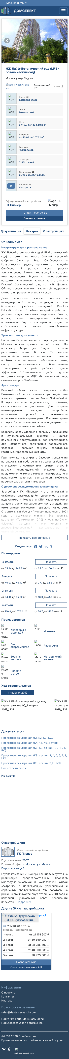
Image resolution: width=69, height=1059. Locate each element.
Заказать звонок (35, 218)
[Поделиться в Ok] (51, 546)
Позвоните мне (26, 962)
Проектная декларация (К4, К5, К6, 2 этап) (29, 742)
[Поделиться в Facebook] (36, 546)
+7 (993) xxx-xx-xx (34, 213)
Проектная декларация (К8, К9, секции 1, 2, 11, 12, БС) (34, 749)
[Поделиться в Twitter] (41, 546)
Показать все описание (34, 537)
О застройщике (53, 231)
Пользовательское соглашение (22, 1022)
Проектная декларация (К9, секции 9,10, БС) (31, 763)
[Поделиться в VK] (46, 546)
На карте (32, 231)
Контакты (7, 996)
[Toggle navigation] (63, 11)
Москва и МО (15, 3)
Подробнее (24, 902)
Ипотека (6, 1000)
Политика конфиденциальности (22, 1018)
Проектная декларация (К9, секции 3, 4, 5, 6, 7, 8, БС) (34, 756)
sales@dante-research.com (18, 1012)
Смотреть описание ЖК (26, 967)
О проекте (8, 992)
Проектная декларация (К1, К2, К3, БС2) (28, 737)
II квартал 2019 (17, 692)
